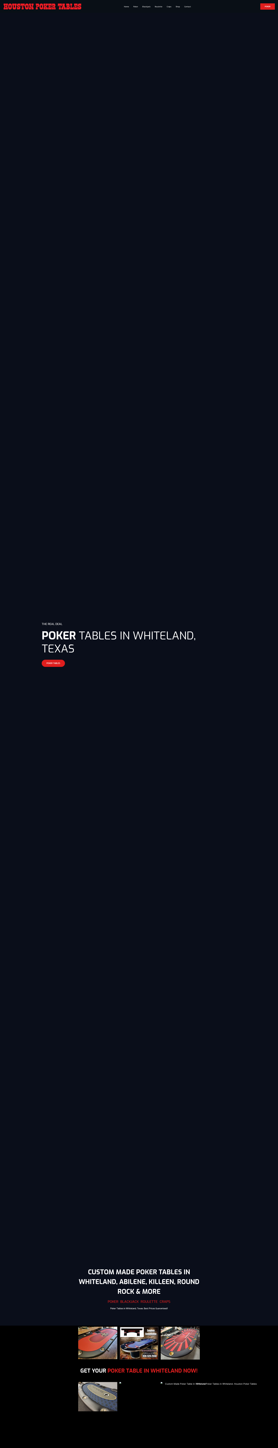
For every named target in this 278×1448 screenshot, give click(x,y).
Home (126, 7)
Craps (169, 7)
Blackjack (146, 7)
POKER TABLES (53, 723)
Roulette (158, 7)
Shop (178, 7)
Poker (135, 7)
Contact (187, 7)
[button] (267, 6)
